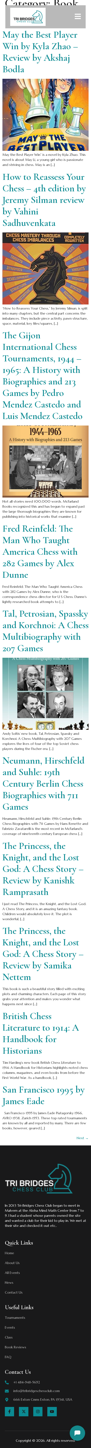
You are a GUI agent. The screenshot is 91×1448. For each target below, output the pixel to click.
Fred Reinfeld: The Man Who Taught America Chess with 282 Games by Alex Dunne (40, 551)
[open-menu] (78, 17)
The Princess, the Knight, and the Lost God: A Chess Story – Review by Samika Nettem (43, 954)
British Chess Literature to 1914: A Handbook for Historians (40, 1033)
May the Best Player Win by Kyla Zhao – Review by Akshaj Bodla (40, 52)
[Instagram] (37, 1411)
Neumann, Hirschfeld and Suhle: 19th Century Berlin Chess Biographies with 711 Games (43, 783)
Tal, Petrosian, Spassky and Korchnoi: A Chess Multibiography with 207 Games (45, 631)
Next (83, 1138)
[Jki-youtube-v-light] (52, 1411)
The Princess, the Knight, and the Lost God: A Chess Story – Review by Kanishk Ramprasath (43, 869)
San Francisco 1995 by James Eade (43, 1095)
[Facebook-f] (9, 1411)
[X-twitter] (23, 1411)
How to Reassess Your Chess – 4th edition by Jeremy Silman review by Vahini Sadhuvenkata (44, 200)
